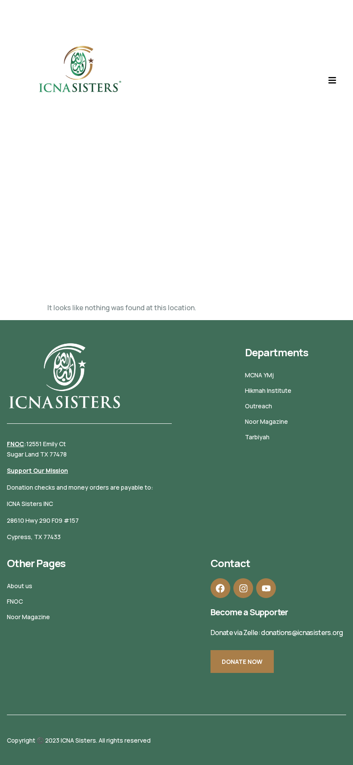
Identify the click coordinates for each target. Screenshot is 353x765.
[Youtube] (266, 588)
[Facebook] (220, 588)
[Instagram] (243, 588)
